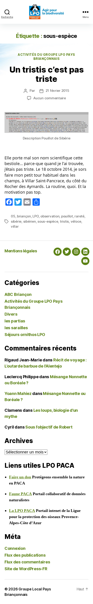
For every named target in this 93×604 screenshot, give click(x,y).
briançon (24, 216)
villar (15, 226)
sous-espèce (47, 221)
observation (49, 216)
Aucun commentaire (49, 98)
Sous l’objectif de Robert (48, 427)
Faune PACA (20, 494)
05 (13, 216)
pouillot (67, 216)
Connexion (15, 548)
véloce (76, 221)
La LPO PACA (22, 510)
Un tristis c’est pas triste (46, 74)
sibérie (16, 221)
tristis (64, 221)
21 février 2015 (57, 90)
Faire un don (20, 477)
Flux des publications (25, 555)
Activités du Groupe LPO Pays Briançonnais (46, 57)
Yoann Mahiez (18, 393)
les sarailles (16, 327)
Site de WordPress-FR (26, 568)
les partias (15, 321)
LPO (36, 216)
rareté (79, 216)
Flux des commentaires (27, 562)
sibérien (29, 221)
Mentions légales (21, 250)
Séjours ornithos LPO (25, 334)
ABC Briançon (18, 294)
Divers (11, 314)
